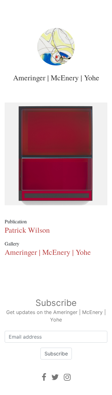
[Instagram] (67, 377)
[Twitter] (55, 377)
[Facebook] (44, 377)
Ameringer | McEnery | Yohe (56, 78)
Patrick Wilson (27, 230)
